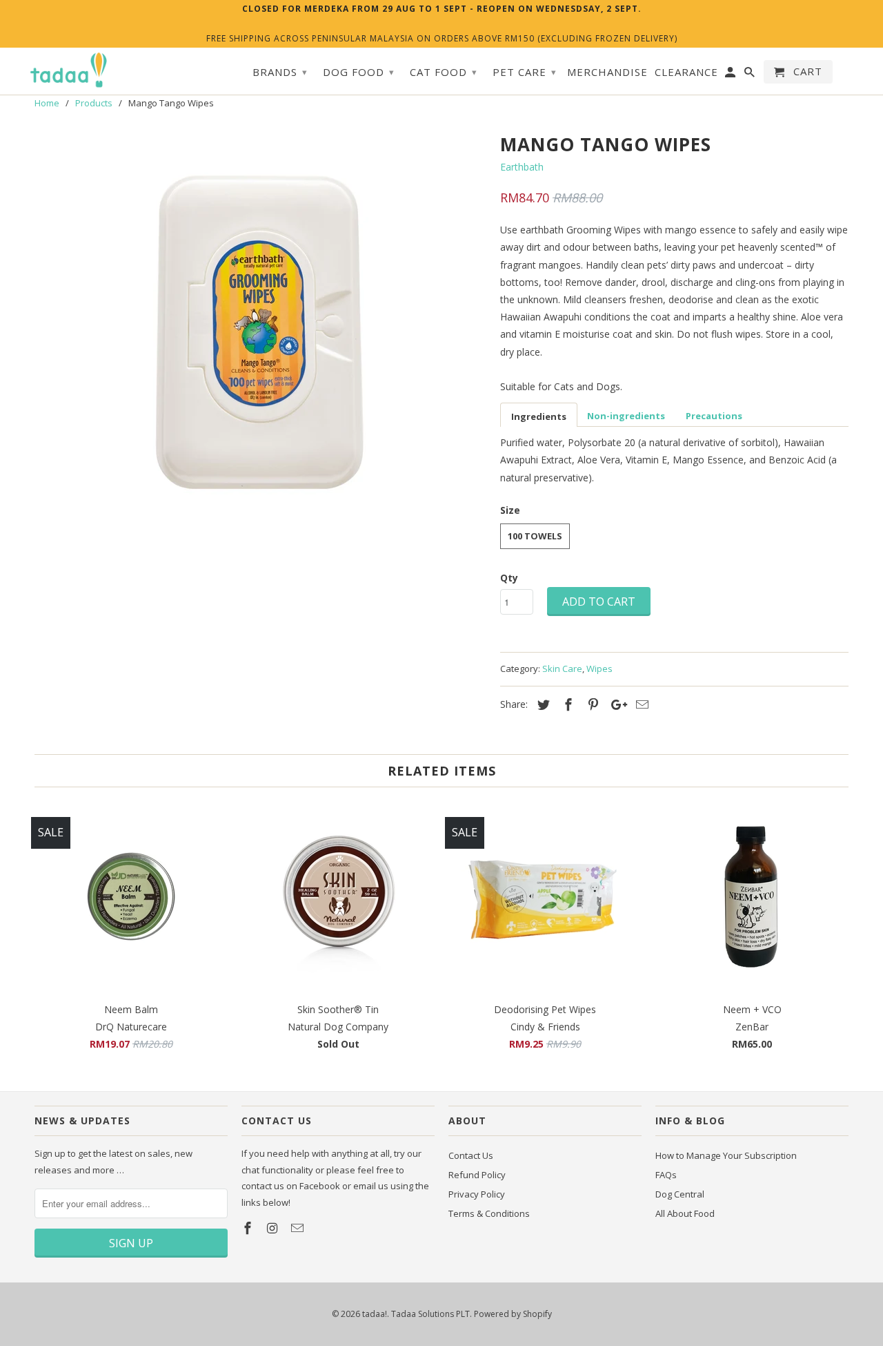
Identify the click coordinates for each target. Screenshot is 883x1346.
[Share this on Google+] (615, 704)
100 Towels (535, 536)
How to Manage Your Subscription (726, 1155)
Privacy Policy (476, 1194)
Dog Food (359, 72)
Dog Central (679, 1194)
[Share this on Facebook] (566, 704)
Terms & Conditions (489, 1213)
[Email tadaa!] (298, 1228)
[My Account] (731, 75)
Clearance (686, 72)
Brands (280, 72)
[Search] (750, 75)
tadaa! (374, 1314)
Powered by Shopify (513, 1314)
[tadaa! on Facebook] (249, 1228)
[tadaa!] (69, 70)
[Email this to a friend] (640, 704)
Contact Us (470, 1155)
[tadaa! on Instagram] (273, 1228)
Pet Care (525, 72)
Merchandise (607, 72)
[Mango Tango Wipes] (260, 335)
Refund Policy (477, 1175)
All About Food (685, 1213)
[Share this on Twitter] (541, 704)
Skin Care (562, 668)
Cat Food (443, 72)
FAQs (666, 1175)
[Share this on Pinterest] (591, 704)
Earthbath (522, 166)
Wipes (599, 668)
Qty (509, 577)
